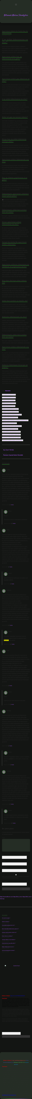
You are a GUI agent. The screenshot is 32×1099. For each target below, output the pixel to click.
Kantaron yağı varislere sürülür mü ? (9, 932)
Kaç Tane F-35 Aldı (8, 450)
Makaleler (8, 390)
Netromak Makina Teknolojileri (16, 15)
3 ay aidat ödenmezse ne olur (9, 397)
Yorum (3, 837)
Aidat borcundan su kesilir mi (9, 400)
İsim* (3, 854)
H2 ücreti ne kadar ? (6, 918)
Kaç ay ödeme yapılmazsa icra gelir (10, 428)
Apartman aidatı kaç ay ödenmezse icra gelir (12, 414)
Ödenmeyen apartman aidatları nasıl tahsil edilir (12, 440)
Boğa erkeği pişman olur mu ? (8, 946)
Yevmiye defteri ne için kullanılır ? (8, 939)
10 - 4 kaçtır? (5, 881)
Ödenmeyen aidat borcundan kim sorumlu (11, 437)
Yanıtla (12, 504)
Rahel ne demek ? (5, 921)
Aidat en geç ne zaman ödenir (9, 403)
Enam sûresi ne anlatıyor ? (7, 936)
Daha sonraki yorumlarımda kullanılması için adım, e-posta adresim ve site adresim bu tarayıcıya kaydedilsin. (15, 877)
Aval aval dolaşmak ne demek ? (8, 950)
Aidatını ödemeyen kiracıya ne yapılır (10, 408)
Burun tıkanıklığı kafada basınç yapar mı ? (10, 928)
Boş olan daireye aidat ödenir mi (9, 423)
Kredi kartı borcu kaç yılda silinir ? (9, 943)
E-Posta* (4, 861)
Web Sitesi (4, 867)
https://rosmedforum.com (6, 896)
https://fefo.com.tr (27, 896)
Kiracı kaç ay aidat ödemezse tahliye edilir (11, 434)
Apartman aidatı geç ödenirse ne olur (10, 411)
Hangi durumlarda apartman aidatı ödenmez (12, 426)
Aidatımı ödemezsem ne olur (8, 406)
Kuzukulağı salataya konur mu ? (8, 925)
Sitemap (2, 898)
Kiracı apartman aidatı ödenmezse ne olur (11, 431)
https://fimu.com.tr (17, 896)
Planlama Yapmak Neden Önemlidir (13, 455)
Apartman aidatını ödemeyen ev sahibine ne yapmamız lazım (15, 420)
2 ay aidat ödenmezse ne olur (9, 394)
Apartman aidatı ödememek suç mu (10, 417)
